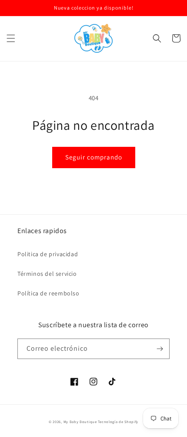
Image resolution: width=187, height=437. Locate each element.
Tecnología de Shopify (118, 421)
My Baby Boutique (80, 421)
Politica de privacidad (47, 254)
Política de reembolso (48, 293)
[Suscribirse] (159, 349)
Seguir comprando (93, 157)
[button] (10, 38)
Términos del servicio (47, 274)
